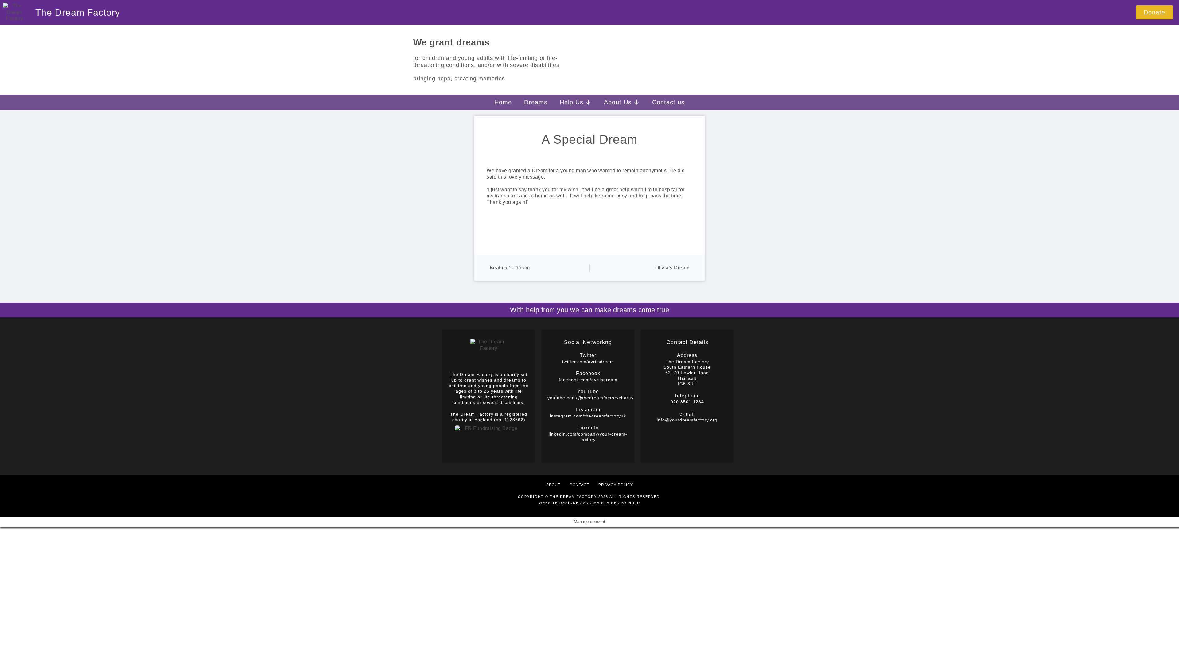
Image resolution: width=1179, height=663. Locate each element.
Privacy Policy (615, 485)
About (553, 485)
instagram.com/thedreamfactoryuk (588, 415)
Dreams (535, 102)
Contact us (668, 102)
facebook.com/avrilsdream (588, 379)
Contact (579, 485)
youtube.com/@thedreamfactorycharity (590, 397)
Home (503, 102)
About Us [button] (618, 102)
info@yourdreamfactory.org (687, 419)
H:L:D (634, 503)
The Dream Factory (77, 12)
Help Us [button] (571, 102)
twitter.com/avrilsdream (588, 361)
